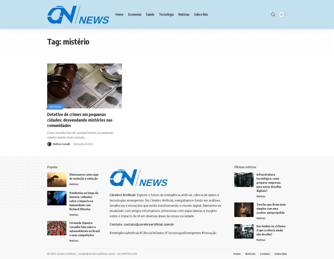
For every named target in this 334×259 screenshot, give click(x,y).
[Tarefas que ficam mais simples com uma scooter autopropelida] (244, 209)
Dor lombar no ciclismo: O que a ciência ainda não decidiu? (271, 230)
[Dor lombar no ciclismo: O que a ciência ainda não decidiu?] (244, 231)
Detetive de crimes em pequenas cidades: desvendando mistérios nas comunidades (79, 119)
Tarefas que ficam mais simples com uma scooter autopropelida (271, 208)
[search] (273, 14)
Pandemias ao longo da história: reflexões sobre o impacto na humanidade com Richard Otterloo (83, 201)
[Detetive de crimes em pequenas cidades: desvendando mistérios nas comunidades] (84, 85)
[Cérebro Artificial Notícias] (78, 14)
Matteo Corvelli (61, 144)
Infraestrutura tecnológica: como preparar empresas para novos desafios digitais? (268, 182)
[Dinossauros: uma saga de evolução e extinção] (56, 179)
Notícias (55, 106)
